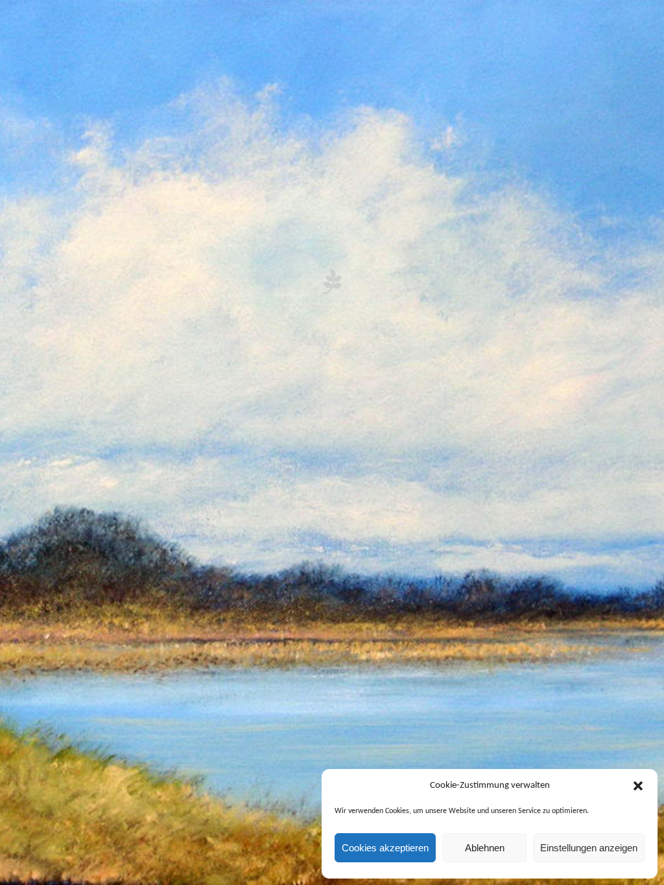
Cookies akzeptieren (385, 847)
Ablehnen (484, 847)
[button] (638, 785)
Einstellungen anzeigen (588, 847)
